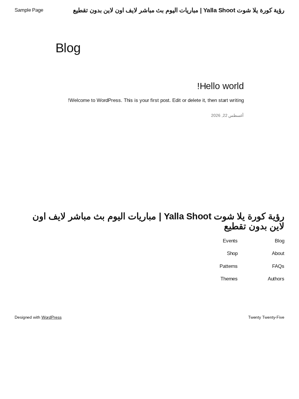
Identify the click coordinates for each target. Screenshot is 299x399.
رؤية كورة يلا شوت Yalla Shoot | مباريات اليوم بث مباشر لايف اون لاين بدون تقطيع (178, 10)
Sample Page (29, 10)
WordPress (51, 317)
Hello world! (220, 86)
